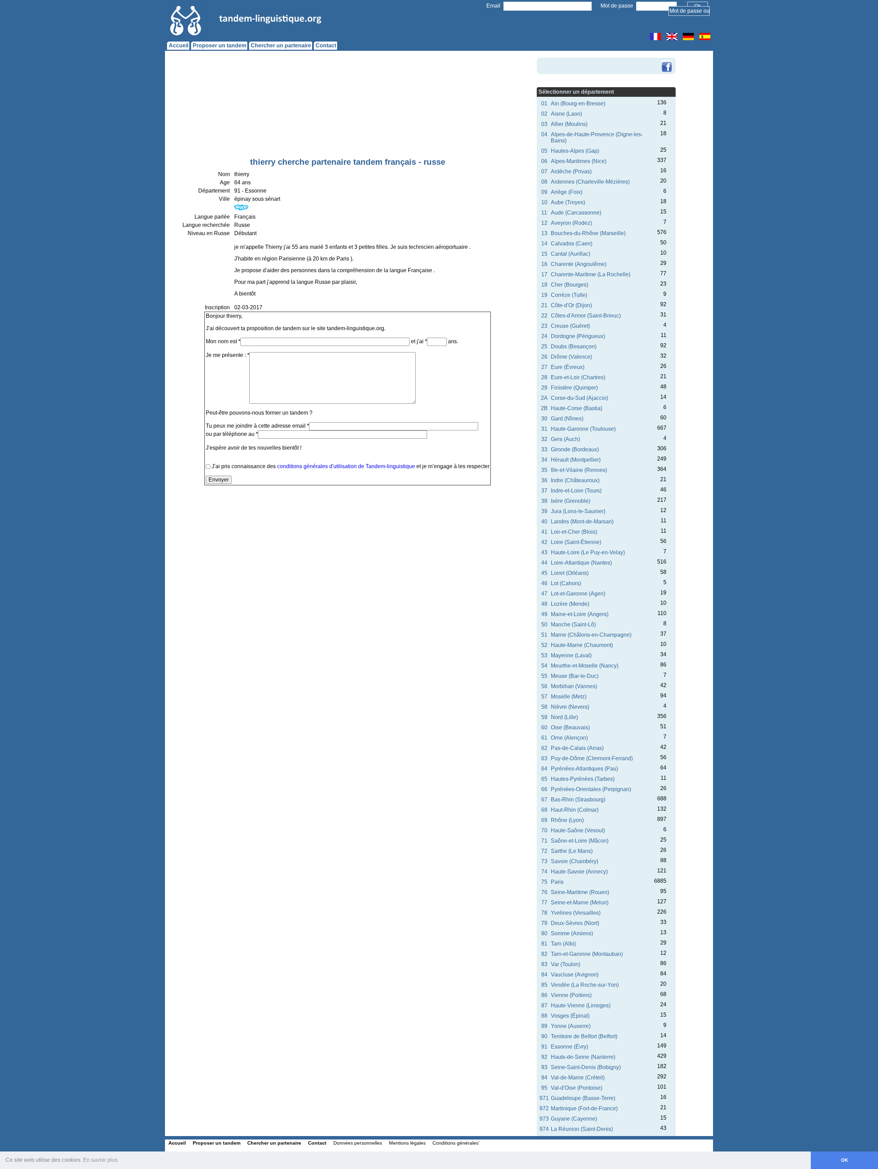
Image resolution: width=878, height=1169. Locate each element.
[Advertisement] (348, 106)
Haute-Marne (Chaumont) (582, 645)
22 (544, 316)
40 (544, 521)
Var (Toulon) (565, 964)
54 (544, 666)
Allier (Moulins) (569, 124)
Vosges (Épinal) (570, 1016)
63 (544, 758)
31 (544, 429)
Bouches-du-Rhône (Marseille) (588, 233)
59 (544, 717)
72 (544, 851)
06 (544, 161)
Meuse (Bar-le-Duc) (574, 676)
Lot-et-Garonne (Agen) (578, 594)
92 (544, 1057)
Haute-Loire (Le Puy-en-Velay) (588, 552)
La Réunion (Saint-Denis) (582, 1129)
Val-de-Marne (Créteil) (578, 1077)
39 (544, 511)
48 (544, 604)
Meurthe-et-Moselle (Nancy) (584, 666)
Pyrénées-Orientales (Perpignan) (591, 789)
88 (544, 1016)
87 (544, 1005)
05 (544, 151)
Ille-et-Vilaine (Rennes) (579, 470)
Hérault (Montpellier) (576, 460)
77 (544, 902)
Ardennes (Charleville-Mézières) (590, 182)
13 (544, 233)
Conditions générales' (455, 1143)
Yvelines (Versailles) (576, 913)
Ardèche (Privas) (571, 171)
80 (544, 933)
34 (544, 460)
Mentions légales (407, 1143)
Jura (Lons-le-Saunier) (578, 511)
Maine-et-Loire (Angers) (579, 614)
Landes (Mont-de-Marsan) (582, 521)
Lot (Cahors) (566, 583)
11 (544, 213)
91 (544, 1047)
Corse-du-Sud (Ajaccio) (579, 398)
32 (544, 439)
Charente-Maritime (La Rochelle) (590, 274)
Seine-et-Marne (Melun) (579, 902)
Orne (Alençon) (569, 738)
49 (544, 614)
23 (544, 326)
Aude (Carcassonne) (576, 213)
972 (544, 1108)
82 (544, 954)
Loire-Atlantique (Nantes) (581, 563)
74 (544, 872)
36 (544, 480)
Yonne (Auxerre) (571, 1026)
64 (544, 769)
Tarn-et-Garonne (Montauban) (587, 954)
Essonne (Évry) (569, 1047)
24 (544, 336)
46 (544, 583)
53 (544, 655)
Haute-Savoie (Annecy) (579, 872)
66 (544, 789)
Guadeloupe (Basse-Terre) (583, 1098)
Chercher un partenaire (281, 45)
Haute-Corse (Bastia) (576, 408)
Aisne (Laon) (566, 114)
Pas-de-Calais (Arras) (577, 748)
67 (544, 799)
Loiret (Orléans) (570, 573)
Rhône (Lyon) (567, 820)
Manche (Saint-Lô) (573, 624)
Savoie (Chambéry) (574, 861)
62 (544, 748)
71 (544, 841)
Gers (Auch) (565, 439)
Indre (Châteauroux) (575, 480)
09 (544, 192)
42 (544, 542)
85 (544, 985)
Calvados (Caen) (571, 243)
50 (544, 624)
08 (544, 182)
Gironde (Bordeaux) (575, 449)
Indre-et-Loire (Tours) (576, 491)
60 (544, 727)
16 (544, 264)
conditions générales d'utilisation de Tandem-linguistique (346, 466)
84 (544, 974)
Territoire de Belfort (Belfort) (584, 1036)
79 (544, 923)
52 (544, 645)
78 (544, 913)
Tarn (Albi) (563, 944)
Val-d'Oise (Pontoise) (576, 1088)
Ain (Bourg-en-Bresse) (578, 103)
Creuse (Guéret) (570, 326)
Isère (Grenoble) (570, 501)
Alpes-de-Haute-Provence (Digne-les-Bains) (597, 137)
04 (544, 134)
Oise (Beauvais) (570, 727)
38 (544, 501)
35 (544, 470)
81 (544, 944)
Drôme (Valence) (571, 357)
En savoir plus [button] (100, 1160)
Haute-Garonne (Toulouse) (583, 429)
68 (544, 810)
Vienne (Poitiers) (571, 995)
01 (544, 103)
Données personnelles (357, 1143)
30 (544, 418)
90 (544, 1036)
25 (544, 346)
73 (544, 861)
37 (544, 491)
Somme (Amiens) (572, 933)
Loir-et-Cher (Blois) (574, 532)
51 (544, 635)
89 (544, 1026)
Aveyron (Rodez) (571, 223)
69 (544, 820)
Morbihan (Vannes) (574, 686)
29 (544, 388)
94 (544, 1077)
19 (544, 295)
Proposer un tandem (219, 45)
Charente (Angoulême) (578, 264)
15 (544, 254)
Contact (326, 45)
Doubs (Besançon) (573, 346)
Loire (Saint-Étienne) (576, 542)
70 (544, 830)
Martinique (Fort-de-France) (584, 1108)
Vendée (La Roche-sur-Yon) (585, 985)
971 (544, 1098)
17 (544, 274)
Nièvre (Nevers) (570, 707)
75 (544, 882)
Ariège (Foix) (566, 192)
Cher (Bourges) (569, 285)
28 (544, 377)
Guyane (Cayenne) (574, 1119)
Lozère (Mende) (570, 604)
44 (544, 563)
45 (544, 573)
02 (544, 114)
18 (544, 285)
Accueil (178, 45)
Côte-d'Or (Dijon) (571, 305)
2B (544, 408)
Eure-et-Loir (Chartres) (578, 377)
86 (544, 995)
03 (544, 124)
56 (544, 686)
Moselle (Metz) (568, 696)
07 (544, 171)
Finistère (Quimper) (574, 388)
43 (544, 552)
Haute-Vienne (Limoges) (580, 1005)
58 (544, 707)
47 (544, 594)
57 (544, 696)
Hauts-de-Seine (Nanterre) (583, 1057)
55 (544, 676)
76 (544, 892)
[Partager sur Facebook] (666, 61)
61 (544, 738)
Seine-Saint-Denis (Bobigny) (586, 1067)
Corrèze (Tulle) (569, 295)
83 (544, 964)
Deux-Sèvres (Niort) (575, 923)
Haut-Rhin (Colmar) (574, 810)
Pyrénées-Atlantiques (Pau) (584, 769)
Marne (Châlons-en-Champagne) (591, 635)
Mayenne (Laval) (571, 655)
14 (544, 243)
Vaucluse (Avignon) (574, 974)
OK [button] (844, 1160)
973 (544, 1119)
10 (544, 202)
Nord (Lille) (564, 717)
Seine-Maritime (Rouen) (580, 892)
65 (544, 779)
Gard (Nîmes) (567, 418)
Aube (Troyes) (568, 202)
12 (544, 223)
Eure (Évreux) (567, 367)
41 (544, 532)
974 (544, 1129)
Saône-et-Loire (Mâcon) (579, 841)
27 (544, 367)
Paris (557, 882)
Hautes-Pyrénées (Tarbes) (583, 779)
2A (544, 398)
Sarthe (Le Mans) (572, 851)
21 (544, 305)
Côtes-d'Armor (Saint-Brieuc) (586, 316)
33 (544, 449)
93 (544, 1067)
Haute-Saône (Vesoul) (578, 830)
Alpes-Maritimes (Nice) (578, 161)
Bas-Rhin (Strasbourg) (578, 799)
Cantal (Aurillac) (570, 254)
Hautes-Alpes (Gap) (575, 151)
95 (544, 1088)
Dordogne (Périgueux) (578, 336)
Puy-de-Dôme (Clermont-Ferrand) (592, 758)
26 (544, 357)
